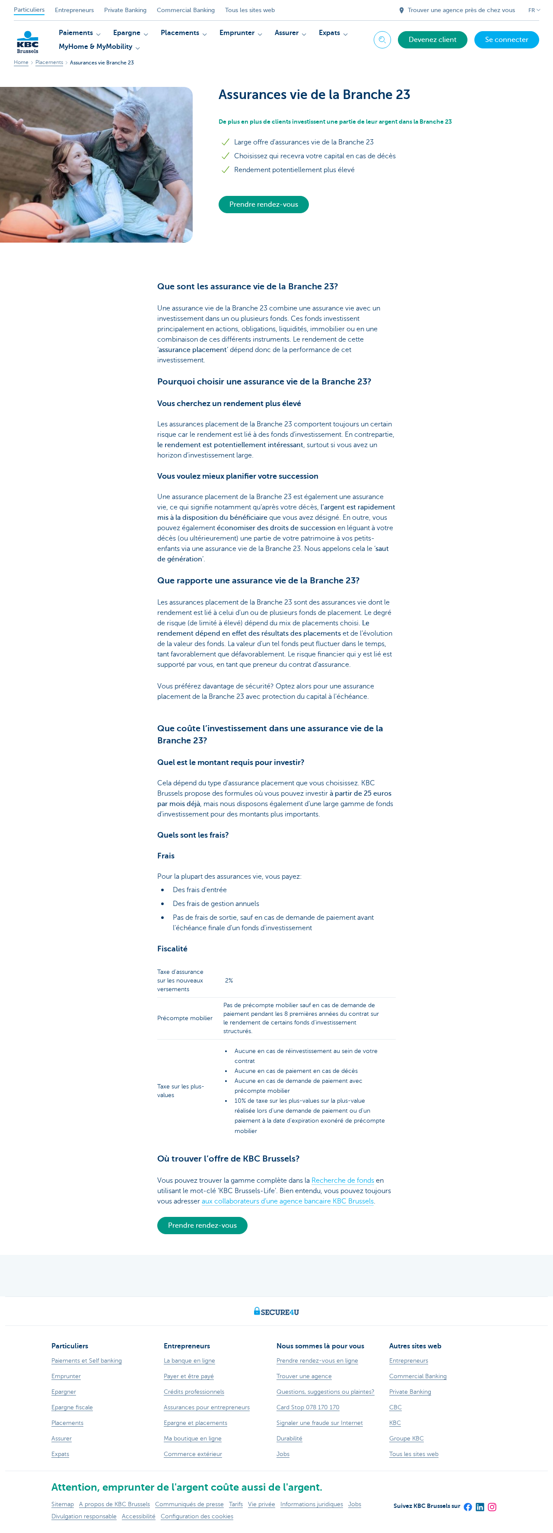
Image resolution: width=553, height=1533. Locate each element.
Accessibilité (139, 1516)
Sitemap (62, 1504)
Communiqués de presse (189, 1504)
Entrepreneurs (74, 10)
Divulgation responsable (84, 1516)
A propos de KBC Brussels (114, 1504)
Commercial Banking (186, 10)
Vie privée (261, 1504)
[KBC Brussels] (27, 39)
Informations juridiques (311, 1504)
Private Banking (125, 10)
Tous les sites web (250, 10)
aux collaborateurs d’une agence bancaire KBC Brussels (288, 1201)
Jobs (354, 1504)
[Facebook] (467, 1504)
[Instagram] (491, 1504)
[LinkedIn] (479, 1504)
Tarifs (236, 1504)
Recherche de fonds (342, 1180)
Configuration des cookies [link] (197, 1516)
